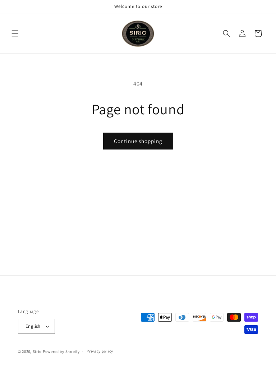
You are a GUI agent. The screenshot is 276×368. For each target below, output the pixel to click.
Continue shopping (138, 141)
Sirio (37, 351)
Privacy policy (100, 351)
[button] (15, 33)
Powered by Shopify (61, 351)
